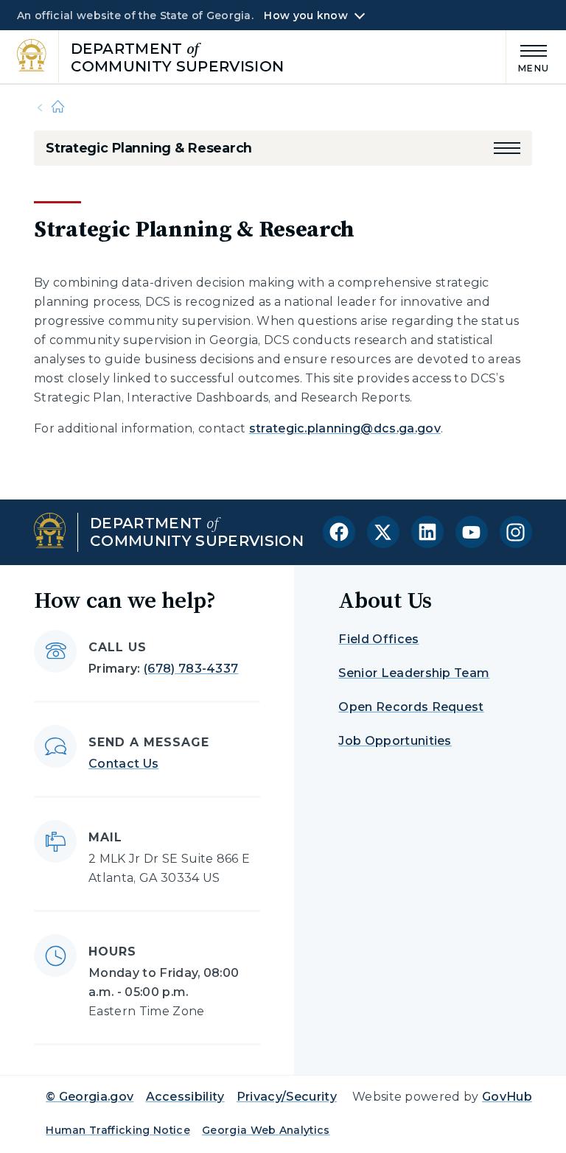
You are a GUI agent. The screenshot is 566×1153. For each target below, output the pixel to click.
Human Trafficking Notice (118, 1130)
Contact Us (123, 764)
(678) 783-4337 (191, 669)
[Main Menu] (527, 56)
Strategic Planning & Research (149, 148)
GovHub (507, 1097)
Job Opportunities (394, 741)
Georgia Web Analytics (266, 1130)
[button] (507, 148)
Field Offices (378, 639)
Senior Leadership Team (413, 673)
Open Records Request (410, 707)
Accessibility (185, 1097)
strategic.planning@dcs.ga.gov (345, 428)
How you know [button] (305, 15)
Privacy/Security (287, 1097)
